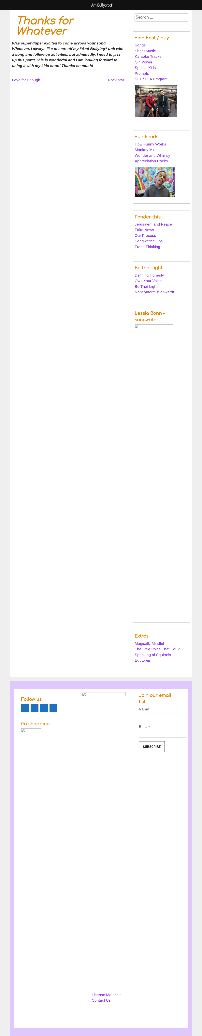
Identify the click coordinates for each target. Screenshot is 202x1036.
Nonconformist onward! (154, 292)
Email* (144, 726)
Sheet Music (145, 51)
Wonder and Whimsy (152, 155)
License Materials (107, 995)
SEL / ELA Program (151, 79)
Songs (140, 45)
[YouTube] (53, 708)
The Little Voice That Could (157, 649)
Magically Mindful (149, 643)
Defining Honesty (149, 275)
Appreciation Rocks (151, 161)
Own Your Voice (148, 281)
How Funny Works (150, 144)
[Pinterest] (34, 708)
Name (144, 709)
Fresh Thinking (147, 247)
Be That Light (146, 286)
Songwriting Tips (149, 241)
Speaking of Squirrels (153, 655)
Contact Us (101, 1000)
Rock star (116, 80)
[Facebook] (25, 708)
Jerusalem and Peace (153, 224)
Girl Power (143, 62)
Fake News (144, 230)
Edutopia (142, 660)
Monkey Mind (146, 150)
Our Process (145, 235)
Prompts (142, 73)
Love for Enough (26, 80)
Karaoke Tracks (148, 56)
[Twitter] (44, 708)
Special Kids (145, 68)
